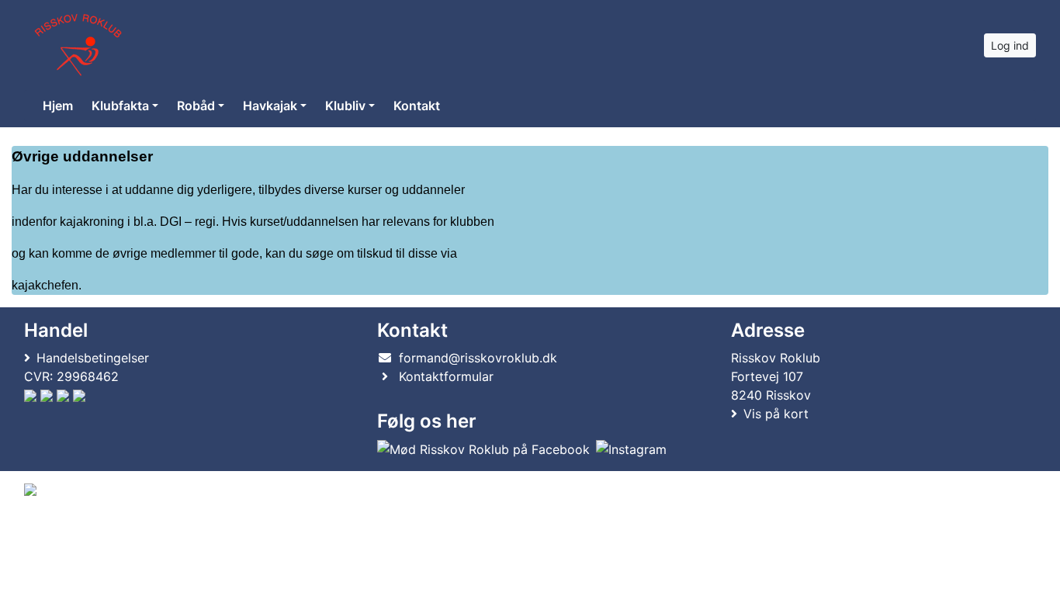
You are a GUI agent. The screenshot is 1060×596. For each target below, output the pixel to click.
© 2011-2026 (56, 531)
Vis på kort (776, 413)
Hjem (58, 105)
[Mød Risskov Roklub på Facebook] (483, 449)
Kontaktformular (446, 376)
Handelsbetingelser (92, 358)
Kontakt (416, 105)
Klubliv (345, 105)
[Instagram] (631, 449)
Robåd (196, 105)
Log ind (1010, 45)
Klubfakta (120, 105)
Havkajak (270, 105)
